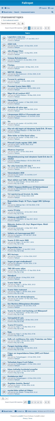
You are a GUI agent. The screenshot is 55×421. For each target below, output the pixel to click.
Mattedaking (20, 312)
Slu (9, 122)
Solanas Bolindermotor (17, 58)
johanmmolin (20, 67)
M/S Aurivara (13, 254)
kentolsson (19, 212)
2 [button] (32, 28)
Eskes (18, 81)
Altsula (18, 277)
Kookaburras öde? (15, 376)
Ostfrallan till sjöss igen (17, 107)
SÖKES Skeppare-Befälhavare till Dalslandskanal (28, 187)
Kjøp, (10, 332)
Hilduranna (19, 348)
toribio (18, 341)
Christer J (19, 256)
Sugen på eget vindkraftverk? (20, 262)
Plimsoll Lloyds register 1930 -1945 (22, 143)
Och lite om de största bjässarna (21, 297)
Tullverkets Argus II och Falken (20, 362)
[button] (25, 28)
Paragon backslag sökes (18, 346)
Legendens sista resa (16, 37)
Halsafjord (12, 276)
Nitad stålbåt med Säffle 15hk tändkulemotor (26, 180)
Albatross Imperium (16, 150)
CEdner (18, 249)
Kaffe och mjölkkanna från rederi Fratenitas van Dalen (30, 339)
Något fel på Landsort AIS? (19, 93)
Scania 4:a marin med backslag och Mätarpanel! (27, 311)
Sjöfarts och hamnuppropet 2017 (21, 233)
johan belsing (20, 182)
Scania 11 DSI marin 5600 (18, 240)
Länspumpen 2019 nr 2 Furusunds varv (24, 114)
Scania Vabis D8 (14, 283)
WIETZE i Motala (14, 72)
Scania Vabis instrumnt (17, 290)
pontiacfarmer (20, 39)
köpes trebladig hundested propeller (23, 369)
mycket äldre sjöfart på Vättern (20, 390)
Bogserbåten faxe (15, 247)
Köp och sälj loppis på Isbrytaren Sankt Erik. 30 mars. (30, 129)
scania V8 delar (14, 210)
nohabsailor (19, 228)
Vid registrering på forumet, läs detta (23, 194)
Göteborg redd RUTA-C (17, 217)
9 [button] (45, 28)
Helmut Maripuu (21, 95)
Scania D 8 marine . (16, 325)
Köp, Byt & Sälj (18, 183)
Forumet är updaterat (16, 79)
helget (18, 242)
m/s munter (19, 46)
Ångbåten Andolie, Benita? (19, 383)
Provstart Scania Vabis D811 (19, 86)
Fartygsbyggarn (21, 357)
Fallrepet (17, 40)
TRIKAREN (19, 219)
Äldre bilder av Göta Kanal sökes (21, 136)
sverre (18, 371)
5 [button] (40, 28)
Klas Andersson (21, 74)
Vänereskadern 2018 (16, 173)
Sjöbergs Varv (20, 205)
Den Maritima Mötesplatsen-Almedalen (23, 304)
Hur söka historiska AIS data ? (20, 166)
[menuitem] (7, 8)
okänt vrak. (12, 44)
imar (17, 144)
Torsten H (19, 60)
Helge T (18, 284)
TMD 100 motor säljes (16, 269)
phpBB (20, 416)
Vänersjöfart (13, 100)
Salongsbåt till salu (16, 318)
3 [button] (35, 28)
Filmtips (11, 65)
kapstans (19, 235)
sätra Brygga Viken (15, 51)
